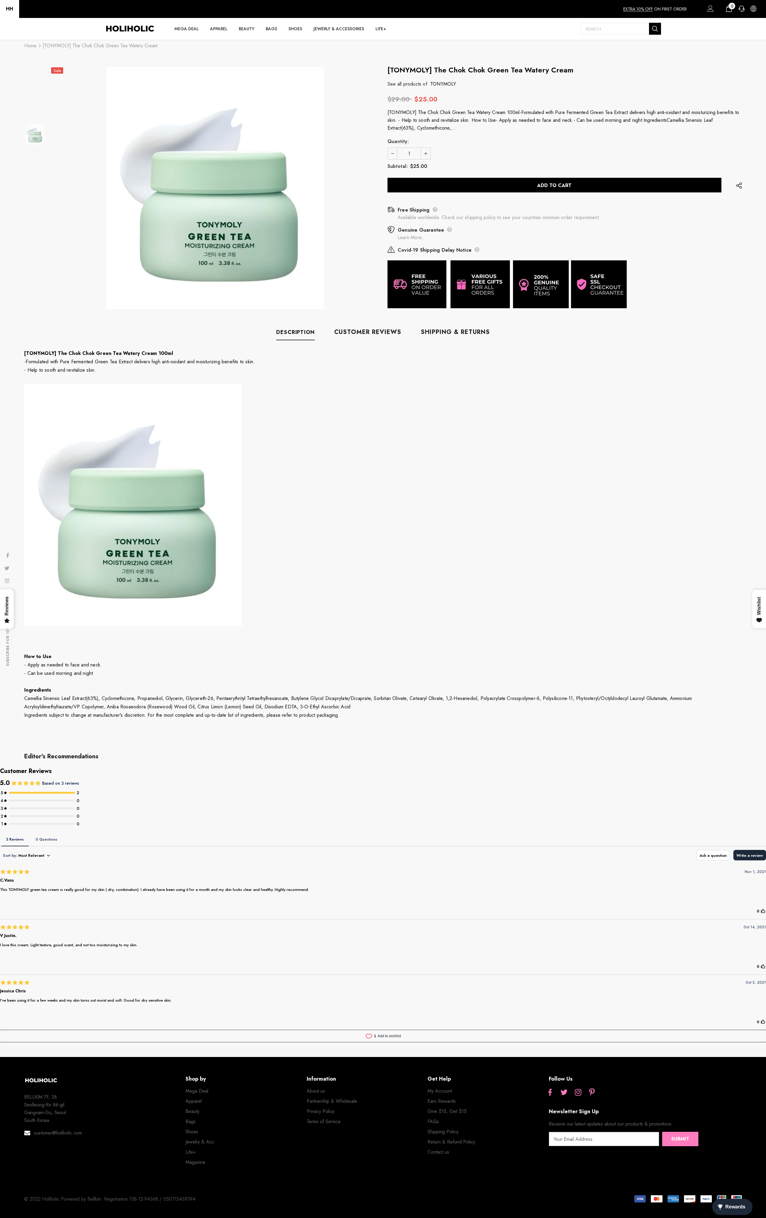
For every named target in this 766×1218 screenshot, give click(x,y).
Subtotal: (397, 166)
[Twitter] (564, 1093)
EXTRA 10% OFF (638, 9)
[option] (215, 188)
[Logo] (130, 28)
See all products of (407, 84)
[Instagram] (578, 1093)
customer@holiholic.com (58, 1132)
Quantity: (398, 141)
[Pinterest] (592, 1093)
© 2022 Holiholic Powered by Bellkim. (64, 1199)
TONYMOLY (443, 84)
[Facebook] (550, 1093)
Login (709, 10)
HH (9, 8)
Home (30, 45)
